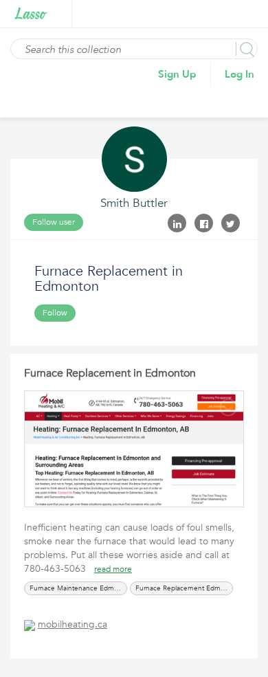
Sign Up (177, 74)
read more (113, 569)
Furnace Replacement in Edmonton (110, 373)
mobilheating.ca (72, 624)
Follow (55, 312)
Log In (239, 74)
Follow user (53, 222)
